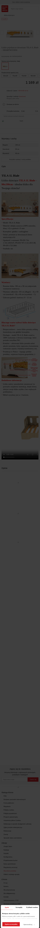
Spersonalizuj (27, 924)
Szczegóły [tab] (19, 907)
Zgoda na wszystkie (11, 924)
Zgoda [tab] (7, 907)
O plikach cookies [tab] (32, 907)
